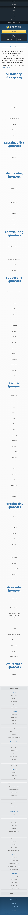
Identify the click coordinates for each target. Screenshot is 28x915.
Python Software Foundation (13, 913)
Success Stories (14, 811)
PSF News (14, 844)
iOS (14, 728)
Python (14, 4)
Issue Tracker (14, 879)
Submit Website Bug (14, 907)
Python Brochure (14, 707)
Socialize (13, 39)
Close (14, 1)
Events (14, 855)
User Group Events (14, 860)
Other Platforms (14, 731)
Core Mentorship (14, 885)
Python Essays (14, 765)
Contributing (14, 873)
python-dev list (14, 882)
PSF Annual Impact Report (14, 784)
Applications (14, 695)
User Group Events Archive (14, 866)
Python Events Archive (14, 863)
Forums (14, 781)
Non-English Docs (14, 756)
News (14, 836)
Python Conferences (14, 786)
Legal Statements (19, 913)
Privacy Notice (24, 913)
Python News (14, 839)
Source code (14, 717)
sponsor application (6, 67)
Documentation (14, 742)
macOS (14, 723)
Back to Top (15, 688)
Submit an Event (14, 869)
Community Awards (14, 801)
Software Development (14, 831)
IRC (14, 778)
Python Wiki (14, 795)
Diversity (14, 772)
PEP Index (14, 759)
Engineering (14, 822)
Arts (14, 814)
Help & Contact (14, 900)
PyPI (14, 13)
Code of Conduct (14, 798)
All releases (14, 714)
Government (14, 825)
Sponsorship (8, 46)
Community (14, 19)
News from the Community (14, 850)
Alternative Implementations (14, 737)
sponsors (10, 56)
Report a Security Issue (14, 888)
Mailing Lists (14, 775)
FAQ (14, 753)
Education (14, 820)
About (14, 692)
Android (14, 726)
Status (13, 910)
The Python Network (15, 22)
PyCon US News (14, 847)
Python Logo (14, 792)
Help (14, 704)
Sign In (19, 39)
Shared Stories (14, 806)
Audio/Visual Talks (14, 747)
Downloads (14, 711)
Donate (14, 31)
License (14, 734)
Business (14, 817)
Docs (14, 10)
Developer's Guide (14, 876)
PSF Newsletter (14, 841)
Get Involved (14, 803)
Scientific (14, 828)
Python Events (14, 857)
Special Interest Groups (14, 789)
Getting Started (14, 701)
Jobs (14, 16)
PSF (14, 7)
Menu (9, 36)
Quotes (14, 698)
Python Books (14, 762)
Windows (14, 720)
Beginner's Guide (14, 750)
